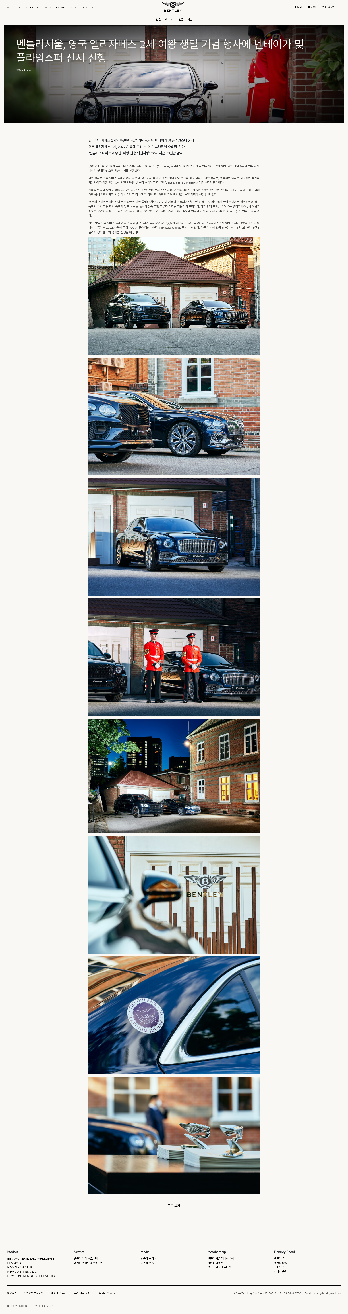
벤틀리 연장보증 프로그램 (88, 1263)
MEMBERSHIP (54, 7)
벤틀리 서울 (185, 19)
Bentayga (14, 1263)
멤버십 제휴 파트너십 (219, 1267)
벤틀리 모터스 (164, 19)
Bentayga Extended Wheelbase (30, 1258)
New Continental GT (22, 1271)
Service (32, 7)
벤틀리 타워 (280, 1263)
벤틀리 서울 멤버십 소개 (220, 1258)
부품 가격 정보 (82, 1293)
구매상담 (297, 7)
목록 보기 (174, 1205)
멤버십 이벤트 (215, 1263)
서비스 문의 (280, 1271)
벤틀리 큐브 (280, 1258)
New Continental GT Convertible (32, 1276)
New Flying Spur (19, 1267)
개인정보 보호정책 (33, 1293)
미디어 (312, 7)
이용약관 (11, 1293)
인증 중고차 (328, 7)
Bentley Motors (106, 1293)
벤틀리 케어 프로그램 (86, 1258)
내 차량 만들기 (58, 1293)
